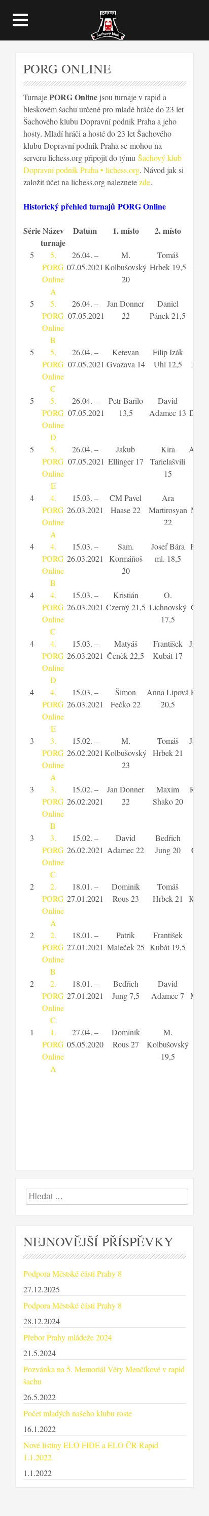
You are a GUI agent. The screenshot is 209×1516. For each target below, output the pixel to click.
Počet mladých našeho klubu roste (77, 1413)
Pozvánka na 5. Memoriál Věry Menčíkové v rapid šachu (104, 1375)
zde (144, 182)
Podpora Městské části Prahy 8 (72, 1273)
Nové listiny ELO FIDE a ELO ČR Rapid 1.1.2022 (90, 1451)
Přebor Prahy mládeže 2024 (67, 1337)
